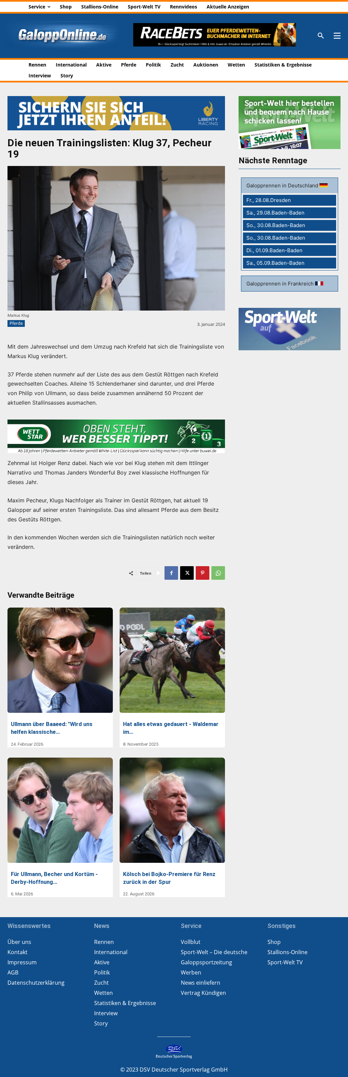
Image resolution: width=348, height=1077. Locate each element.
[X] (187, 573)
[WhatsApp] (218, 573)
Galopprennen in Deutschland (282, 185)
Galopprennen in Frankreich (280, 283)
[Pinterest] (202, 573)
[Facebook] (171, 573)
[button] (321, 36)
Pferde (16, 323)
